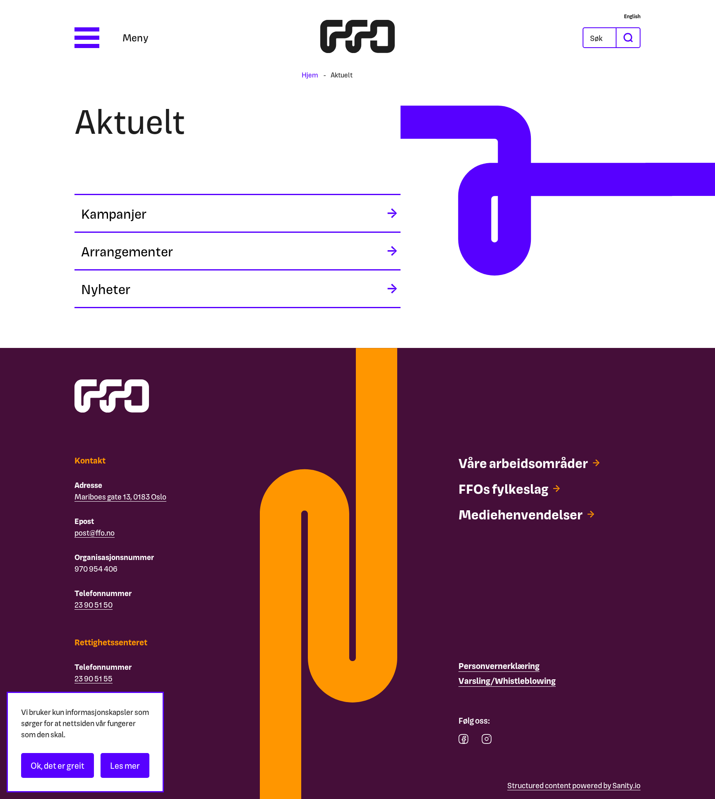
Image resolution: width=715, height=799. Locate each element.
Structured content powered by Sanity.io (574, 785)
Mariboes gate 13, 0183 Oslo (120, 496)
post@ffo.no (94, 532)
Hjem (310, 74)
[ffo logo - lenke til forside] (357, 38)
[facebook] (463, 741)
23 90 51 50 (93, 604)
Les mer (125, 765)
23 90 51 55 (93, 678)
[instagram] (487, 741)
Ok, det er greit (57, 765)
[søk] (628, 37)
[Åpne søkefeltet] (599, 37)
